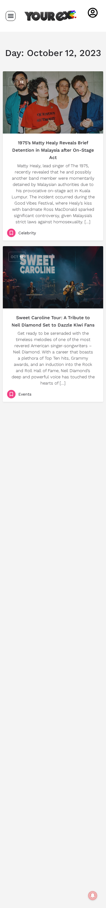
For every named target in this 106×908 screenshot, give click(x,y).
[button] (11, 16)
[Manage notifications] (92, 895)
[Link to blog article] (53, 102)
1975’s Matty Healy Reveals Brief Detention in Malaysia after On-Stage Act (53, 150)
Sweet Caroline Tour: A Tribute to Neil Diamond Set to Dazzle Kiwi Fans (53, 321)
